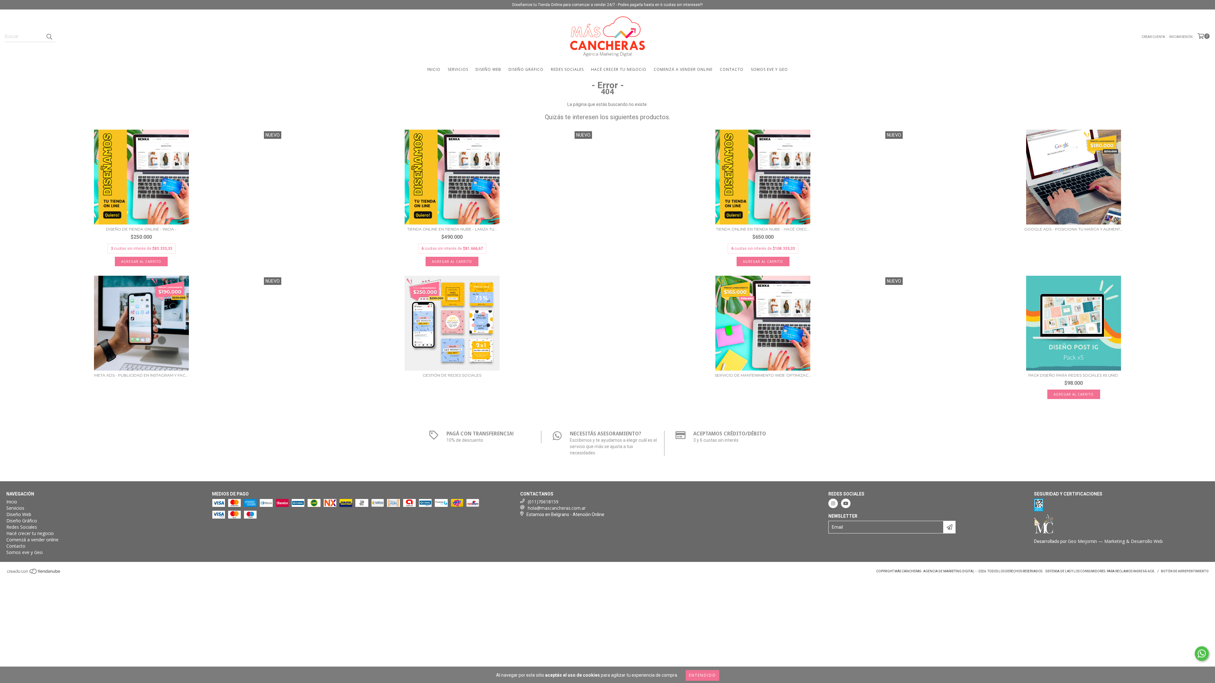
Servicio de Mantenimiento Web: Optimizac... (763, 375)
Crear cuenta (1153, 37)
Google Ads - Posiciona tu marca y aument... (1073, 229)
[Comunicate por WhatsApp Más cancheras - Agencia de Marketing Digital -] (1202, 653)
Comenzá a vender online (683, 69)
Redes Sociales (567, 69)
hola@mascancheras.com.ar (557, 508)
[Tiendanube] (34, 573)
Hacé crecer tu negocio (618, 69)
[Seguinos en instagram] (833, 503)
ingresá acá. (1144, 571)
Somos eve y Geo (769, 69)
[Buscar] (49, 36)
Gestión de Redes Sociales (452, 375)
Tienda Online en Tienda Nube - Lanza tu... (452, 229)
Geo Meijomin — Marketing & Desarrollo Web (1115, 541)
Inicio (433, 69)
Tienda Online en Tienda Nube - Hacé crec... (763, 229)
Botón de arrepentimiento (1185, 571)
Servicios (458, 69)
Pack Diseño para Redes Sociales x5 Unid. (1073, 375)
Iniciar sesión (1181, 37)
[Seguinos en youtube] (845, 503)
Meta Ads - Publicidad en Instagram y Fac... (141, 375)
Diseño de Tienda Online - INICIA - (141, 229)
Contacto (732, 69)
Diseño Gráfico (526, 69)
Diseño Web (488, 69)
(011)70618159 (543, 502)
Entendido (702, 675)
